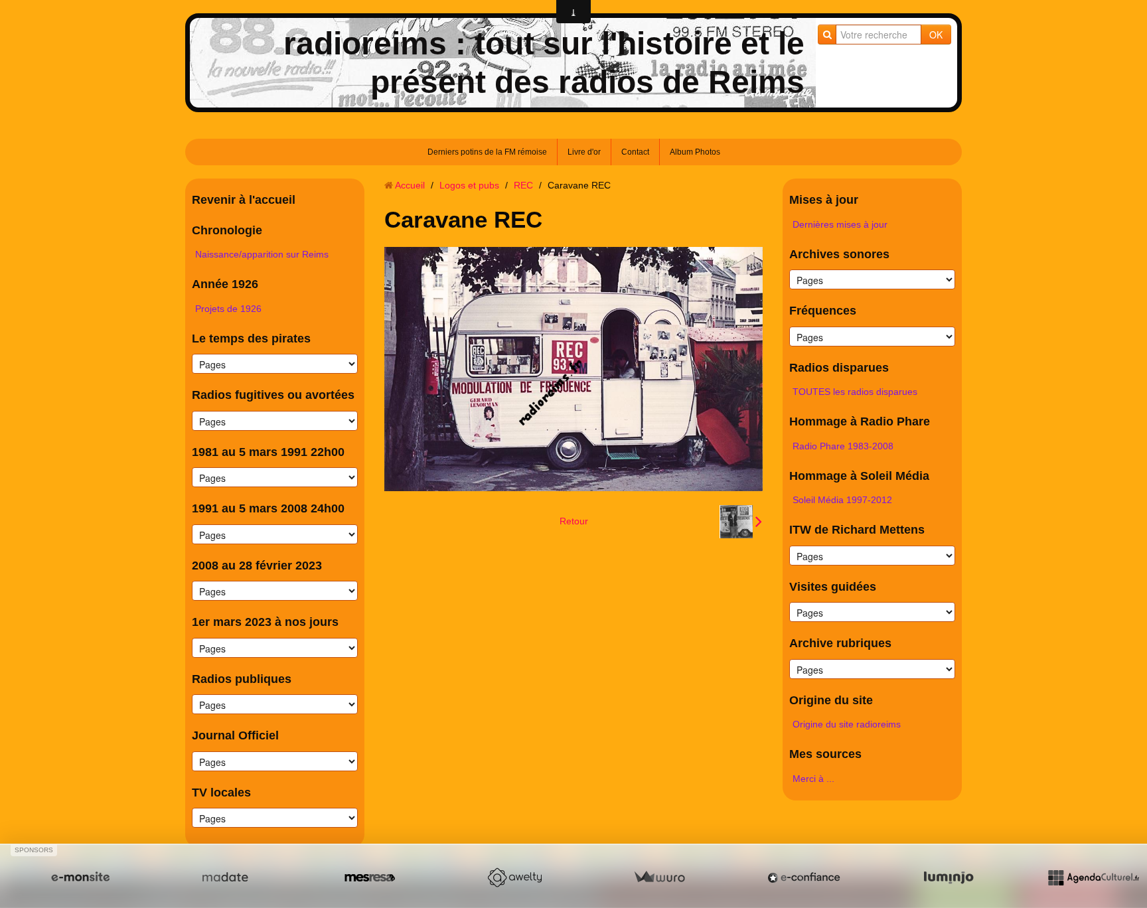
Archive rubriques (840, 643)
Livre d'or (584, 152)
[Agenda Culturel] (1093, 877)
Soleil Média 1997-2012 (842, 499)
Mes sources (825, 754)
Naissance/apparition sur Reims (262, 254)
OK (936, 34)
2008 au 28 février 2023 (257, 565)
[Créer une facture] (659, 877)
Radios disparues (839, 367)
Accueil (410, 185)
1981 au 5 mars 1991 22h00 (268, 452)
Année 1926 (225, 284)
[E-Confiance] (804, 877)
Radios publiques (241, 679)
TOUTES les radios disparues (855, 391)
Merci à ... (813, 778)
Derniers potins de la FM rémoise (487, 152)
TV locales (221, 792)
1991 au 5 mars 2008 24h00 (268, 508)
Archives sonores (839, 254)
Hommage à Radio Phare (859, 421)
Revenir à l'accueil (243, 199)
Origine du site (831, 700)
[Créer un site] (80, 877)
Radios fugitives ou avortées (273, 395)
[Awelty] (514, 877)
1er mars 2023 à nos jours (265, 622)
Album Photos (695, 152)
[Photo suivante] (741, 521)
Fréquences (822, 310)
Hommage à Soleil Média (859, 476)
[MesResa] (370, 877)
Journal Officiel (235, 735)
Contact (635, 152)
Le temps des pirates (251, 338)
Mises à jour (823, 199)
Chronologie (227, 230)
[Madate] (225, 877)
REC (523, 185)
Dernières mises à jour (840, 224)
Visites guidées (832, 586)
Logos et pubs (469, 185)
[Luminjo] (948, 877)
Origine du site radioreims (847, 724)
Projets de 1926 (228, 308)
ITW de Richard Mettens (857, 529)
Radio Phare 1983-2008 (843, 446)
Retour (574, 521)
